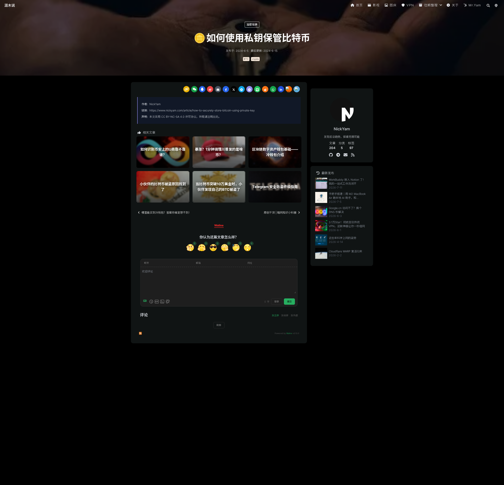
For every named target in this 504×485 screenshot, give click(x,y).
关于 (455, 5)
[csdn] (289, 89)
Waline (289, 333)
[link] (186, 89)
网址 (249, 262)
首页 (359, 5)
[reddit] (265, 89)
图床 (393, 5)
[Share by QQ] (202, 89)
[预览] (167, 301)
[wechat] (194, 89)
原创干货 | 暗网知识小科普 (280, 212)
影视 (376, 5)
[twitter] (234, 89)
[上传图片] (162, 301)
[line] (257, 89)
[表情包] (156, 301)
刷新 (219, 325)
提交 (289, 301)
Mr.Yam (475, 5)
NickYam (155, 104)
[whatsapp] (273, 89)
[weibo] (210, 89)
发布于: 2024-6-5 (237, 50)
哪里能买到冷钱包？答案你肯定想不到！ (166, 212)
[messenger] (249, 89)
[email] (218, 89)
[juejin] (297, 89)
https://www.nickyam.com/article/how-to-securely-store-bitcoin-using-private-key (202, 110)
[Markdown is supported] (145, 301)
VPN (410, 5)
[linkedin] (281, 89)
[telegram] (241, 89)
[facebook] (226, 89)
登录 (276, 301)
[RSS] (352, 155)
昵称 (146, 262)
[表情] (151, 301)
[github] (330, 155)
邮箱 (198, 262)
